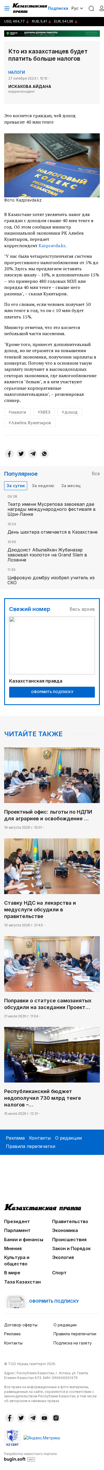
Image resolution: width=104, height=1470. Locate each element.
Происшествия (69, 1239)
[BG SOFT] (30, 1457)
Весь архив (82, 609)
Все (96, 473)
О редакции (68, 1138)
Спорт (59, 1272)
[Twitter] (21, 453)
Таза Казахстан (22, 1282)
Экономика (65, 1230)
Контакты (40, 1138)
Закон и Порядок (71, 1248)
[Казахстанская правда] (30, 8)
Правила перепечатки (30, 1146)
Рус (75, 8)
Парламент (17, 1230)
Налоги (16, 72)
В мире (12, 1272)
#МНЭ (44, 412)
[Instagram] (56, 1417)
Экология (63, 1257)
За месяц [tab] (70, 485)
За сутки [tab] (16, 485)
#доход (70, 412)
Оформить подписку (52, 692)
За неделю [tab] (43, 485)
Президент (17, 1221)
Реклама (15, 1138)
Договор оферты (20, 1324)
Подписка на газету (73, 1343)
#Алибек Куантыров (30, 422)
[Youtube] (44, 1417)
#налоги (17, 412)
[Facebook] (9, 453)
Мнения (13, 1248)
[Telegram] (32, 453)
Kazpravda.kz (52, 245)
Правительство (70, 1221)
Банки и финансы (23, 1239)
